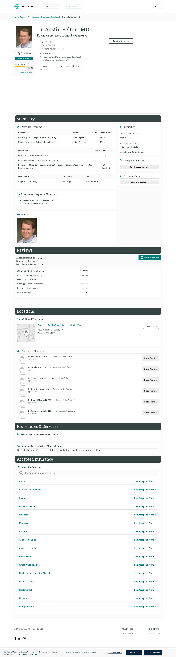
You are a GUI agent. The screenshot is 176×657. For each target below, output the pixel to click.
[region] (88, 652)
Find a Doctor (51, 6)
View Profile (151, 326)
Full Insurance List (139, 167)
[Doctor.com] (25, 6)
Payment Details (139, 182)
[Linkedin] (20, 638)
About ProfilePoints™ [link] (24, 73)
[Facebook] (15, 638)
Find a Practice (73, 6)
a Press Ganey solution (28, 628)
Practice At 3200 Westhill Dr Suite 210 (59, 325)
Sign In (158, 6)
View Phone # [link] (122, 41)
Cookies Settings (115, 652)
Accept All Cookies (153, 652)
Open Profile (150, 358)
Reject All (134, 652)
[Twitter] (24, 638)
